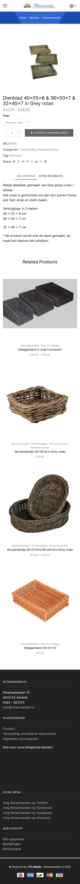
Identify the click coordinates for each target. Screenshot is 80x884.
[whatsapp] (41, 161)
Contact (9, 729)
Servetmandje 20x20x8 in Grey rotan (40, 451)
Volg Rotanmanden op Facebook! (27, 808)
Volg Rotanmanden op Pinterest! (26, 818)
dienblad (15, 155)
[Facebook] (18, 161)
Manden (34, 17)
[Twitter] (14, 161)
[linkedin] (36, 161)
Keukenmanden (40, 447)
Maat (6, 115)
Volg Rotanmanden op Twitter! (25, 803)
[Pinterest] (27, 161)
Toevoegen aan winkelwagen (51, 132)
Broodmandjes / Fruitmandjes (29, 443)
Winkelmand (12, 849)
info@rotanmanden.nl (18, 707)
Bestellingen (12, 844)
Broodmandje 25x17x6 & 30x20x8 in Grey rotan (40, 549)
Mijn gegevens (13, 839)
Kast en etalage (50, 345)
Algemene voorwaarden (20, 739)
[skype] (45, 161)
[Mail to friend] (32, 161)
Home (22, 17)
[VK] (23, 161)
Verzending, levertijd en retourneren (29, 734)
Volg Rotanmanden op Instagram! (27, 813)
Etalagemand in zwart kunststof (40, 349)
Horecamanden (52, 17)
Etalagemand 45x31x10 (40, 648)
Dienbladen (28, 149)
